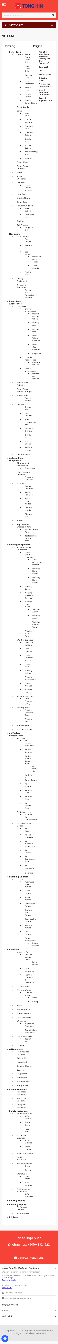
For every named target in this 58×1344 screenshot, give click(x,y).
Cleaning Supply (17, 1204)
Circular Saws (28, 140)
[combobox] (29, 15)
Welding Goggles (29, 587)
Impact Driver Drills (28, 68)
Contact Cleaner (24, 1066)
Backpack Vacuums (21, 1106)
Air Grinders (29, 785)
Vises (34, 997)
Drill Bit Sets (28, 436)
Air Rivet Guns (28, 798)
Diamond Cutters (29, 134)
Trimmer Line (28, 515)
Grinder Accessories (30, 310)
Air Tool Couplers (29, 836)
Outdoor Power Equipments (16, 459)
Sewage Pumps (28, 926)
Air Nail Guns (34, 768)
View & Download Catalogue (44, 92)
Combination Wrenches (31, 1031)
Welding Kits (28, 691)
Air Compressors (25, 812)
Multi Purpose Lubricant (23, 1053)
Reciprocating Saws (31, 153)
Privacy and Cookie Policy (45, 85)
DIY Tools (13, 1217)
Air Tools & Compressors (16, 734)
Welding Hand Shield (36, 580)
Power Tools (15, 52)
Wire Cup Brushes (36, 347)
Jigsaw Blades (28, 399)
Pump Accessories (30, 939)
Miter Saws (27, 114)
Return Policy (45, 74)
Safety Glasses (28, 1141)
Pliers (19, 1005)
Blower (20, 520)
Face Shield (27, 1130)
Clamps (36, 1001)
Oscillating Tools (29, 216)
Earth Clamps (28, 650)
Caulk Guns (22, 202)
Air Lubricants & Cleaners (29, 869)
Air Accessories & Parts (24, 824)
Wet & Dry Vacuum (21, 1099)
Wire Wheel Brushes (36, 338)
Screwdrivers (23, 986)
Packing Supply (17, 1200)
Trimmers (21, 483)
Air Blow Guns (28, 791)
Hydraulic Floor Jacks (36, 259)
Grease (20, 1070)
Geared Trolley (28, 246)
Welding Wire (28, 665)
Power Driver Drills (28, 59)
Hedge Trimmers (29, 487)
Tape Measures (29, 969)
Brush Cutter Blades (28, 501)
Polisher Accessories (30, 358)
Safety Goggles (29, 1148)
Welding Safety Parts (28, 633)
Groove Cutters (28, 146)
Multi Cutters (28, 209)
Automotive (22, 1077)
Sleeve (28, 1170)
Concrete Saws (29, 127)
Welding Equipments (19, 544)
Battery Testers (24, 1013)
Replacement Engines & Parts (24, 525)
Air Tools (21, 738)
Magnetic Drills (29, 228)
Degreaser (22, 1073)
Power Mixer (22, 162)
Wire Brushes (23, 1213)
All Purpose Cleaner (22, 1208)
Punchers (21, 1045)
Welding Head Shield (36, 571)
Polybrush (36, 353)
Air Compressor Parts (30, 859)
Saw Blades (22, 395)
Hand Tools (15, 949)
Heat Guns (21, 194)
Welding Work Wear (28, 604)
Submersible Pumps (30, 920)
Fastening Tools (24, 990)
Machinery (14, 234)
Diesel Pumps (28, 892)
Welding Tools (23, 707)
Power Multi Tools (25, 205)
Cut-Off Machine (29, 121)
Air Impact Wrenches (29, 743)
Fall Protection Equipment (23, 1190)
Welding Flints (28, 720)
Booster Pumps (28, 898)
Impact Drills (28, 89)
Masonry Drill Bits (29, 429)
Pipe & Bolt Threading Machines (29, 294)
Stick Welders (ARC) (28, 701)
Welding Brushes (28, 684)
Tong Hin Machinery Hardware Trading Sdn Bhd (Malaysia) (45, 57)
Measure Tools (24, 952)
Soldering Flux (23, 725)
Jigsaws (28, 158)
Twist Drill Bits (28, 414)
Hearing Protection (21, 1158)
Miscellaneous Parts (31, 530)
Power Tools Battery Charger (24, 390)
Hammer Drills (29, 76)
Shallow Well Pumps (28, 912)
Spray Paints (22, 1085)
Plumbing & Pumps (18, 876)
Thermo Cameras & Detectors (29, 979)
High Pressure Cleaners (23, 473)
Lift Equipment (23, 236)
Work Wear (22, 1174)
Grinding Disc (36, 330)
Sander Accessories (30, 370)
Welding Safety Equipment (24, 548)
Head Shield (27, 1123)
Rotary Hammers (29, 82)
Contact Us (44, 67)
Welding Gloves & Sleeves (29, 595)
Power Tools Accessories (15, 302)
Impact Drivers (28, 95)
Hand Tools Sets (24, 1036)
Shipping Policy (43, 79)
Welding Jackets (36, 617)
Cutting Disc (35, 324)
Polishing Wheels (36, 363)
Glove (27, 1166)
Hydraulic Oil (22, 1062)
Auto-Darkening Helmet (37, 562)
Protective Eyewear (21, 1136)
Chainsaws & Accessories (23, 464)
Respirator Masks (25, 1153)
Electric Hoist (28, 273)
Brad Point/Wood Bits (30, 422)
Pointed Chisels (28, 449)
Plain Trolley (28, 240)
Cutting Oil (21, 1058)
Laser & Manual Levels (28, 957)
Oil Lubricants (16, 1049)
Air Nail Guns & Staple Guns (28, 760)
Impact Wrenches (21, 177)
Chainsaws (30, 468)
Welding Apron (36, 610)
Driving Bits (28, 408)
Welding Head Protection (29, 555)
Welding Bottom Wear (36, 624)
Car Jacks (27, 253)
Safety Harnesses (29, 1195)
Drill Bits (20, 404)
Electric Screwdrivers (31, 101)
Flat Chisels (28, 442)
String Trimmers (29, 493)
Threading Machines (21, 286)
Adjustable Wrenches (29, 1024)
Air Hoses (27, 829)
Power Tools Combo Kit (22, 167)
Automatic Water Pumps (29, 884)
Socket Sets (28, 1040)
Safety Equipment (18, 1111)
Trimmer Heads (28, 508)
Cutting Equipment (22, 279)
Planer (20, 172)
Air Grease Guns (28, 805)
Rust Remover (23, 1081)
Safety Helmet (28, 1117)
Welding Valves (28, 671)
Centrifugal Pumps (30, 905)
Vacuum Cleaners (18, 1089)
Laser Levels (35, 963)
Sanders (21, 182)
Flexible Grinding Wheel (36, 316)
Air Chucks (28, 851)
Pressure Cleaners (29, 478)
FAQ (41, 71)
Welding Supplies (25, 640)
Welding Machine (25, 696)
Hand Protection (24, 1163)
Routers (20, 221)
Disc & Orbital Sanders (28, 188)
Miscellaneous (23, 1009)
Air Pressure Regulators (30, 844)
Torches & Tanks (24, 729)
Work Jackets (28, 1184)
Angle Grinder (23, 107)
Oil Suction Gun (24, 1017)
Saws (19, 111)
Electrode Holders (29, 643)
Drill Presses (22, 225)
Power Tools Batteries (22, 383)
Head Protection (24, 1113)
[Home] (29, 6)
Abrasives (21, 306)
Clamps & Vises (28, 994)
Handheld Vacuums (21, 1093)
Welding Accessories (30, 678)
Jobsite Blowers (24, 198)
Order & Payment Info (45, 99)
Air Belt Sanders (28, 750)
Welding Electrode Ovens (29, 713)
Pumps (20, 879)
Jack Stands (35, 267)
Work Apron (27, 1177)
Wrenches (21, 1021)
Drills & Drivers (23, 54)
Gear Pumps (28, 933)
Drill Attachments (25, 454)
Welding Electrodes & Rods (29, 658)
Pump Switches (36, 944)
